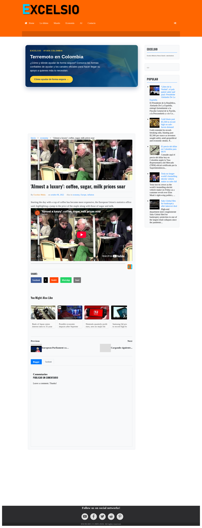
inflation (90, 195)
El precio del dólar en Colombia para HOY (169, 149)
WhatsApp (66, 280)
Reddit (54, 280)
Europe (83, 195)
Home (31, 23)
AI (81, 23)
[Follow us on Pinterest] (120, 516)
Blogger (36, 361)
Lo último (44, 23)
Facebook (36, 280)
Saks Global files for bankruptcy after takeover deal (169, 203)
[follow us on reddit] (111, 516)
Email (77, 280)
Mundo (57, 23)
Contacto (92, 23)
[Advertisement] (81, 110)
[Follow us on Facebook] (93, 516)
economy (76, 195)
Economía (70, 23)
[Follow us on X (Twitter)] (102, 516)
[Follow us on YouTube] (84, 516)
